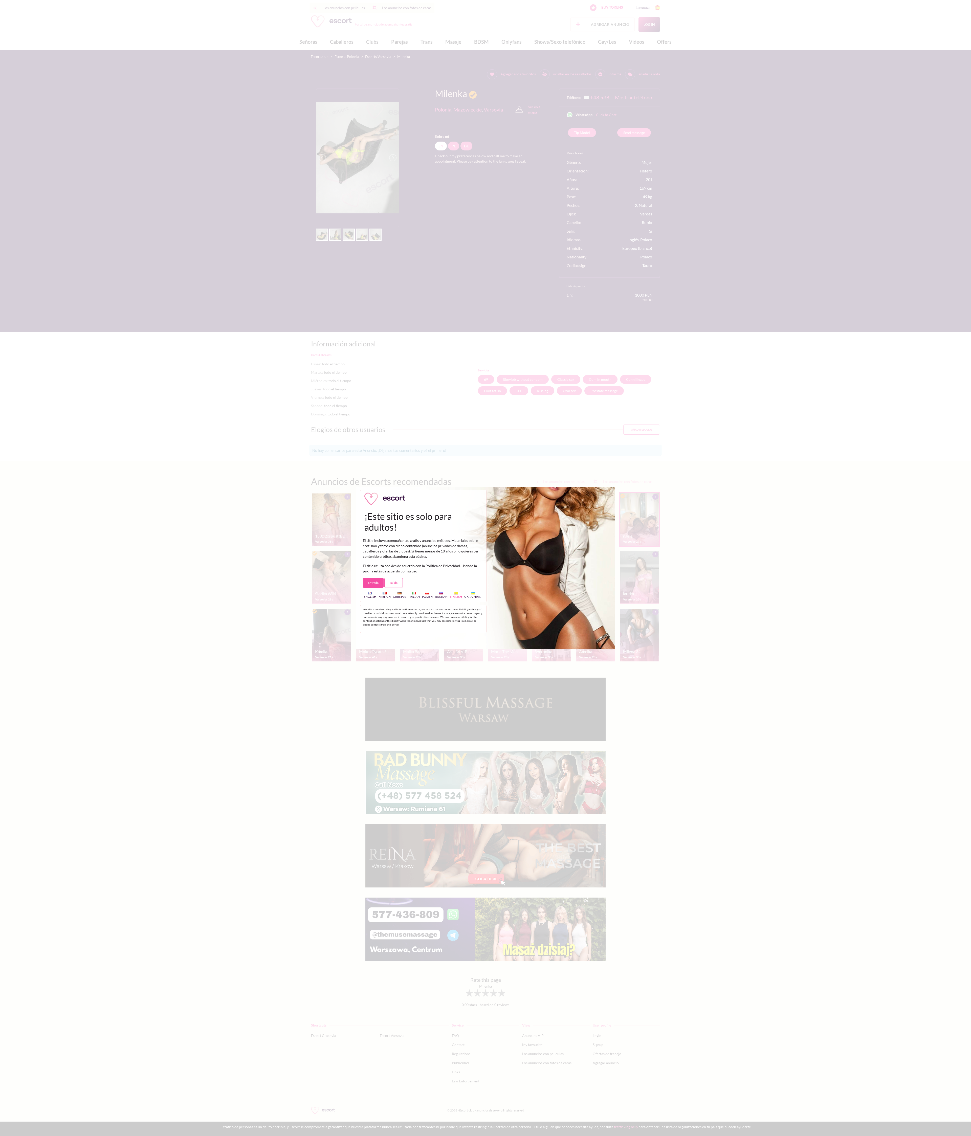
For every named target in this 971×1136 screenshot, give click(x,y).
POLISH (427, 596)
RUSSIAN (441, 596)
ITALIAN (414, 596)
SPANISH (456, 596)
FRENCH (385, 596)
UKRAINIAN (472, 596)
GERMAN (399, 596)
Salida (394, 583)
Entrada (373, 583)
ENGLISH (370, 596)
